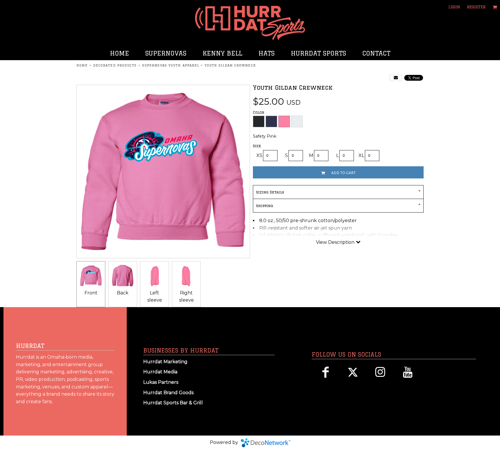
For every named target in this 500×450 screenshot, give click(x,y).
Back (122, 293)
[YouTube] (407, 372)
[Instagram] (380, 372)
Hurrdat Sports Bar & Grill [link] (173, 402)
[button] (494, 7)
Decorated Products (115, 65)
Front (91, 293)
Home (82, 65)
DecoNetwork (266, 443)
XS (259, 155)
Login (454, 7)
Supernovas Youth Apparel (170, 65)
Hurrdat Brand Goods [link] (168, 392)
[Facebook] (325, 372)
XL (361, 155)
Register (476, 7)
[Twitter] (352, 372)
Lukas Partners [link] (160, 382)
